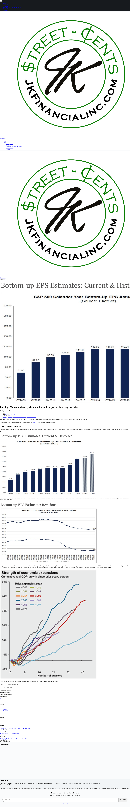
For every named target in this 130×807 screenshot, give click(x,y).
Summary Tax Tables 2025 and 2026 (15, 146)
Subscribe (123, 799)
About (4, 141)
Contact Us (8, 149)
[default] (48, 495)
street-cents (2, 700)
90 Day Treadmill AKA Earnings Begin (9, 733)
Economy (10, 417)
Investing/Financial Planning (19, 417)
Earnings (5, 417)
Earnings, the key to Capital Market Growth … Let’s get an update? (16, 728)
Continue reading (65, 803)
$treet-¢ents (2, 138)
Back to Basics (9, 148)
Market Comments (31, 417)
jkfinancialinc (2, 698)
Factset (33, 422)
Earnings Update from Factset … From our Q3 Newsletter (14, 739)
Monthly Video (9, 144)
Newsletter (8, 145)
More (4, 142)
